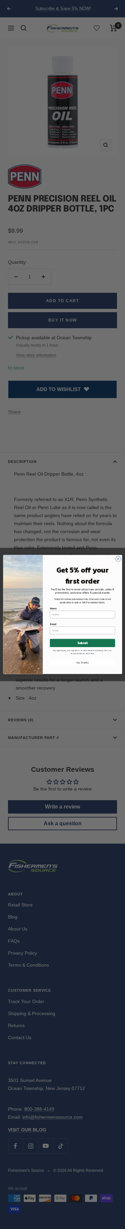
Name (53, 608)
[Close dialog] (118, 559)
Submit (82, 643)
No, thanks (82, 662)
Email (53, 624)
